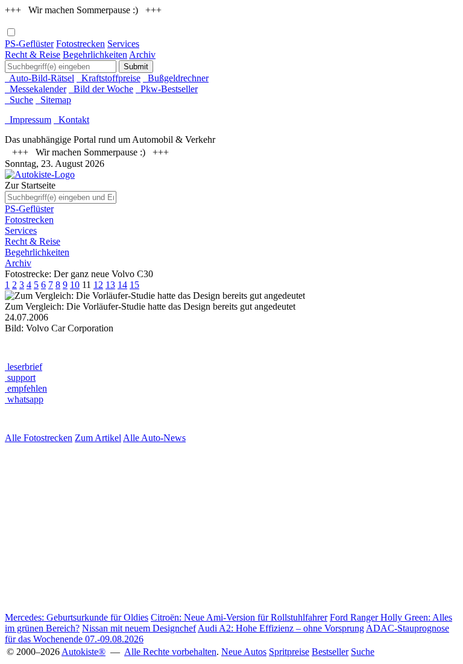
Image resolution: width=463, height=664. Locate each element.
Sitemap (53, 100)
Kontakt (71, 119)
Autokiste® (83, 652)
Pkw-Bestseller (167, 89)
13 (110, 285)
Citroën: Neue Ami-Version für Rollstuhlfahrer (239, 617)
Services (123, 44)
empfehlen (26, 388)
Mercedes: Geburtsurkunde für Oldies (76, 617)
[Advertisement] (231, 527)
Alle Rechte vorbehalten (170, 652)
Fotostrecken (80, 44)
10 (75, 285)
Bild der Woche (101, 89)
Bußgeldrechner (176, 78)
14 (122, 285)
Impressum (28, 119)
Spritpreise (289, 652)
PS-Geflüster (29, 44)
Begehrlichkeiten (95, 54)
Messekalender (35, 89)
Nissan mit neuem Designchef (139, 628)
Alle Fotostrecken (38, 438)
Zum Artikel (98, 438)
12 (98, 285)
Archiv (142, 54)
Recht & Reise (32, 54)
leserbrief (23, 367)
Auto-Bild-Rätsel (39, 78)
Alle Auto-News (154, 438)
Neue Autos (243, 652)
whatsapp (24, 399)
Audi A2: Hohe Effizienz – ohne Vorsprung (281, 628)
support (20, 377)
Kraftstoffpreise (108, 78)
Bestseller (330, 652)
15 (134, 285)
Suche (19, 100)
